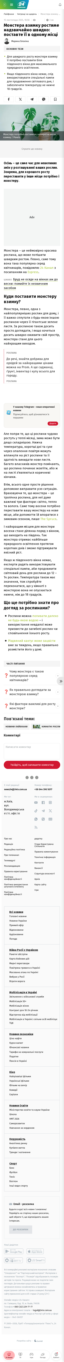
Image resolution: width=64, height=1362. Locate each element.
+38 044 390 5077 (43, 789)
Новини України (18, 921)
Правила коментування (46, 852)
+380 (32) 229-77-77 (23, 1307)
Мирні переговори (19, 963)
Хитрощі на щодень (27, 14)
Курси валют (16, 1043)
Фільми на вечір (18, 1085)
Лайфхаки (9, 14)
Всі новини (16, 912)
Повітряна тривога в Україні (24, 967)
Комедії (13, 1090)
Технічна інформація (44, 857)
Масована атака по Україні (23, 972)
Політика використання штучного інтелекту (16, 886)
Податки (13, 1056)
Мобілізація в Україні (23, 992)
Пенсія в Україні (18, 1061)
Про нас (8, 839)
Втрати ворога (17, 981)
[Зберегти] (55, 99)
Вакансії (38, 868)
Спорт (13, 1163)
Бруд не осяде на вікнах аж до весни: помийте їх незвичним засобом (31, 283)
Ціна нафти (15, 1038)
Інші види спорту (18, 1186)
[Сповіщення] (60, 5)
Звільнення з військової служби (26, 996)
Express (33, 272)
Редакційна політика (14, 850)
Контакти (39, 863)
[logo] (21, 4)
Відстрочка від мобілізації (23, 1015)
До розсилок (20, 1229)
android (13, 1251)
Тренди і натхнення (19, 1152)
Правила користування (15, 871)
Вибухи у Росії (16, 976)
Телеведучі (9, 861)
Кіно (12, 1072)
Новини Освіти (18, 1105)
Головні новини (18, 916)
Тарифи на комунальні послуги (26, 1052)
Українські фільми (19, 1081)
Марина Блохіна (20, 41)
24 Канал (46, 268)
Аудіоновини (16, 934)
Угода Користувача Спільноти (43, 845)
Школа (13, 1114)
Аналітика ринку (18, 1143)
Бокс (11, 1167)
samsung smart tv (36, 1260)
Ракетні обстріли (18, 954)
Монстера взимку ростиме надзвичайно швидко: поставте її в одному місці (50, 14)
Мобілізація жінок (19, 1005)
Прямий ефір (16, 925)
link (36, 802)
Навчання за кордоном (21, 1128)
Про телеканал (11, 855)
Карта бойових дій (19, 958)
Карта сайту (40, 885)
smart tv (13, 1260)
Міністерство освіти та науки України (29, 1109)
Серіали (13, 1094)
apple (36, 1251)
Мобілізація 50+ (17, 1001)
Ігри (36, 890)
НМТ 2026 (14, 1119)
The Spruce (48, 519)
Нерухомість (17, 1139)
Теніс (12, 1176)
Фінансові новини (19, 1047)
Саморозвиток (17, 1123)
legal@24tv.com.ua (42, 1310)
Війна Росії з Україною (23, 950)
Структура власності (44, 874)
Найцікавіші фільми (20, 1076)
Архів (37, 879)
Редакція (8, 844)
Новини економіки (21, 1034)
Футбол (13, 1172)
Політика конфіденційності (13, 878)
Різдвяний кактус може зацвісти (31, 641)
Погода (13, 938)
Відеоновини (16, 929)
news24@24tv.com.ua (15, 789)
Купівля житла (17, 1148)
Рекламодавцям (12, 866)
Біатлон (13, 1181)
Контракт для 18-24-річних (23, 1010)
